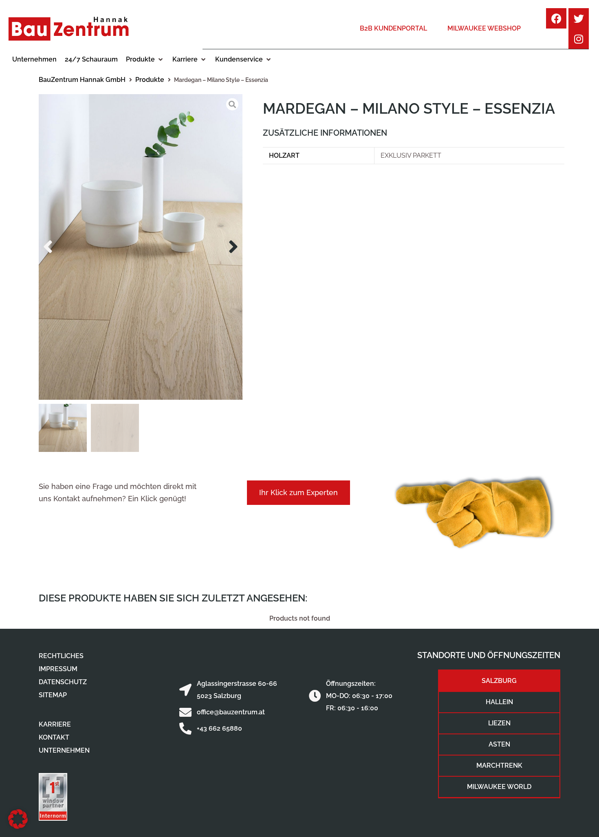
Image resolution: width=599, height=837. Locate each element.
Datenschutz (63, 682)
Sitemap (53, 695)
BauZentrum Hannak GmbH (82, 80)
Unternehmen (64, 750)
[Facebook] (556, 18)
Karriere (55, 724)
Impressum (58, 669)
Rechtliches (61, 656)
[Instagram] (578, 39)
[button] (145, 59)
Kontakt (54, 737)
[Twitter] (578, 18)
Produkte (149, 80)
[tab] (499, 681)
